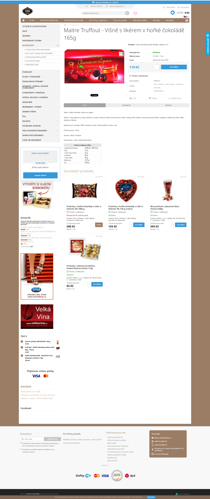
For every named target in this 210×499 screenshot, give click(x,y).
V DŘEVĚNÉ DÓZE (32, 64)
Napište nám (112, 458)
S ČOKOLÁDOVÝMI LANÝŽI (35, 57)
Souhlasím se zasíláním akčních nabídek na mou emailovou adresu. (38, 451)
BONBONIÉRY (28, 45)
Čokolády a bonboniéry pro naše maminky (38, 395)
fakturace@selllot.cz (162, 438)
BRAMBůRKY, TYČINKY (32, 107)
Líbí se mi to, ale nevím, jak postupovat (36, 237)
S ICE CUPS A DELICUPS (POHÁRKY (39, 53)
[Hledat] (127, 13)
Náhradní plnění (140, 20)
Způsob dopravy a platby (116, 440)
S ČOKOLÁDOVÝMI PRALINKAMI (37, 49)
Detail (98, 225)
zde (144, 497)
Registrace (185, 7)
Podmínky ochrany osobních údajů (120, 452)
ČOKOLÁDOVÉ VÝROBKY (32, 81)
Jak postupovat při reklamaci (117, 446)
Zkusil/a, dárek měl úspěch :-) (33, 227)
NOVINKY (26, 36)
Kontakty (170, 20)
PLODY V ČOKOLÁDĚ (31, 77)
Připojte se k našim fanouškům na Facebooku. (169, 449)
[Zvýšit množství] (160, 66)
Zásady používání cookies (116, 455)
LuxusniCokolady (161, 454)
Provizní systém (120, 20)
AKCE (24, 31)
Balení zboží (111, 443)
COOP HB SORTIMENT (31, 140)
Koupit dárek (40, 175)
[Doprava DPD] (130, 475)
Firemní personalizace (71, 443)
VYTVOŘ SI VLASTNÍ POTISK (34, 26)
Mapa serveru (112, 460)
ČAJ (24, 116)
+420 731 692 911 (160, 441)
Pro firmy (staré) (71, 433)
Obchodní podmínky (49, 20)
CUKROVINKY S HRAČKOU (33, 92)
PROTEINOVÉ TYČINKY (32, 40)
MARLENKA (27, 102)
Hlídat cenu (176, 98)
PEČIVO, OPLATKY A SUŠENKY (35, 97)
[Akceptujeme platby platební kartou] (101, 475)
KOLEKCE (26, 121)
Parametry (126, 105)
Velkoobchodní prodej (73, 20)
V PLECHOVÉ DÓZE (32, 61)
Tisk (134, 98)
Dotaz (154, 98)
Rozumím (151, 497)
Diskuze (168, 105)
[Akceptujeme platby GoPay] (83, 475)
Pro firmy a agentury (98, 20)
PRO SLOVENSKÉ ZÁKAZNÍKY (34, 130)
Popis (85, 105)
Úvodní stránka (23, 20)
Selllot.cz (105, 465)
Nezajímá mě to (27, 242)
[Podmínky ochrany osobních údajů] (117, 476)
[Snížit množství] (160, 68)
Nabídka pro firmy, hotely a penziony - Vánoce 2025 (82, 439)
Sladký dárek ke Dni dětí (30, 391)
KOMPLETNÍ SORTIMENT (33, 135)
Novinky (156, 20)
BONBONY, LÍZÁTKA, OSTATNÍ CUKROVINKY (35, 87)
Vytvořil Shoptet (183, 494)
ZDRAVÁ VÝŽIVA (29, 111)
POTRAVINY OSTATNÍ (31, 126)
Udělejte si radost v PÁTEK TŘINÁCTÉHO (37, 398)
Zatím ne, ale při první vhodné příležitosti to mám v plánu (38, 232)
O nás (32, 20)
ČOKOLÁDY (27, 72)
